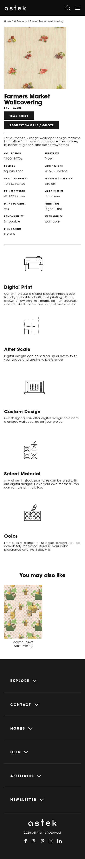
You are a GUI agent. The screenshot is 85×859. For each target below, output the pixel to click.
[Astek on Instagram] (51, 841)
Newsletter (23, 799)
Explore (19, 680)
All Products (20, 21)
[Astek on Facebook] (25, 841)
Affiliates (22, 776)
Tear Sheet (18, 116)
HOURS (17, 728)
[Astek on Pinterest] (42, 841)
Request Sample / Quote (31, 125)
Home (7, 21)
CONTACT (20, 704)
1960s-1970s (13, 158)
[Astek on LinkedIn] (59, 841)
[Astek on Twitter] (34, 841)
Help (15, 752)
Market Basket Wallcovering (23, 644)
